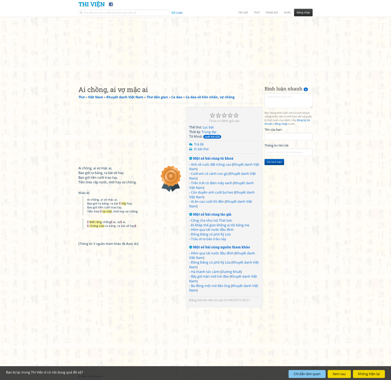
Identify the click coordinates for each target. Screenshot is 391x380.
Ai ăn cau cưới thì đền (207, 201)
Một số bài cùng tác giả (211, 214)
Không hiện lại (369, 374)
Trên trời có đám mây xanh (211, 183)
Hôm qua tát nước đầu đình (212, 229)
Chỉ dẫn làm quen (307, 374)
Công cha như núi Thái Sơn (211, 220)
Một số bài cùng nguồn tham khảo (221, 247)
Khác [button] (287, 12)
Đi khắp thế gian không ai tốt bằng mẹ (220, 225)
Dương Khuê (231, 271)
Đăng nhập (303, 12)
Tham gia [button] (272, 12)
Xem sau (339, 374)
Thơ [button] (256, 12)
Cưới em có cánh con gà (209, 173)
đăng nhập (281, 124)
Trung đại (209, 132)
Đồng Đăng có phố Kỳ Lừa (211, 234)
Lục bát (208, 127)
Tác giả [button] (243, 12)
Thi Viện (91, 4)
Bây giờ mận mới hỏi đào (210, 276)
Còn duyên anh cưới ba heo (212, 192)
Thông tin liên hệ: (277, 145)
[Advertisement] (195, 47)
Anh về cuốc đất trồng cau (211, 164)
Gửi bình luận (274, 162)
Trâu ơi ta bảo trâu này (208, 239)
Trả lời (199, 144)
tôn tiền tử (210, 300)
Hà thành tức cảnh (205, 271)
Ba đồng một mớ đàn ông (210, 286)
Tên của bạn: (273, 129)
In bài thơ (201, 149)
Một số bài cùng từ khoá (212, 158)
